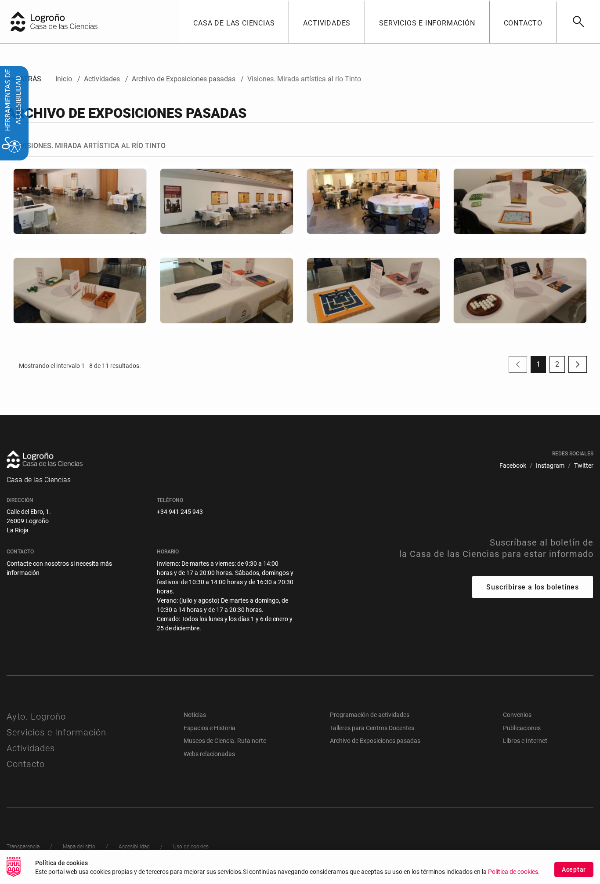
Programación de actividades (369, 714)
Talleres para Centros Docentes (372, 727)
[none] (18, 21)
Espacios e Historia (209, 727)
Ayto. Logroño (36, 716)
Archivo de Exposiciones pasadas (375, 740)
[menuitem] (234, 21)
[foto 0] (80, 201)
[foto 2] (520, 201)
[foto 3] (80, 290)
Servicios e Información (56, 732)
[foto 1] (226, 201)
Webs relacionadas (209, 753)
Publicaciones (522, 727)
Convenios (517, 714)
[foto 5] (373, 290)
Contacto (26, 764)
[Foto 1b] (373, 201)
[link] (578, 21)
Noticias (195, 714)
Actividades (31, 748)
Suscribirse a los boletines (532, 587)
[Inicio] (72, 21)
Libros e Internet (525, 740)
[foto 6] (520, 290)
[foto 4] (226, 290)
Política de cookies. (514, 872)
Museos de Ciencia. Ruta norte (225, 740)
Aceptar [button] (574, 869)
